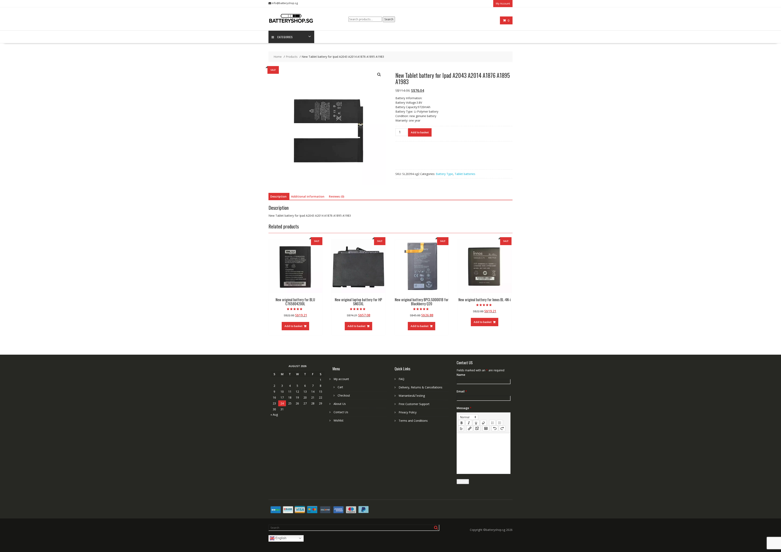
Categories (285, 37)
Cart (340, 387)
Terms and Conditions (413, 421)
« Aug (274, 414)
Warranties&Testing (412, 396)
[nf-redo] (502, 428)
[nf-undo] (495, 428)
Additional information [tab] (307, 196)
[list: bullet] (499, 423)
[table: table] (486, 428)
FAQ (401, 379)
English (280, 538)
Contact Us (341, 412)
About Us (340, 404)
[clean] (483, 423)
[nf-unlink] (477, 428)
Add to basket (420, 132)
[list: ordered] (492, 423)
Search (388, 19)
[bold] (461, 423)
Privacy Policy (408, 412)
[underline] (476, 423)
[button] (379, 74)
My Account (503, 3)
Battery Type (444, 174)
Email (462, 391)
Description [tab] (278, 196)
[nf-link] (469, 428)
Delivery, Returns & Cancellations (420, 387)
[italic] (469, 423)
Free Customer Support (414, 404)
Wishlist (339, 420)
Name (461, 375)
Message (464, 408)
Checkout (344, 395)
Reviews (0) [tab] (336, 196)
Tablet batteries (465, 174)
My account (341, 379)
